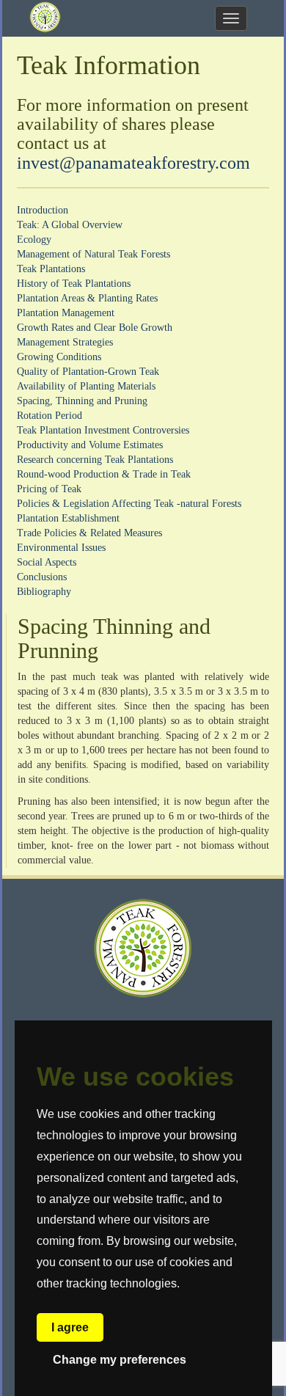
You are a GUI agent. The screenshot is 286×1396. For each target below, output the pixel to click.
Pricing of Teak (49, 488)
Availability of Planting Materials (86, 386)
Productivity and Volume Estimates (90, 444)
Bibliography (44, 591)
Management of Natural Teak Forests (93, 254)
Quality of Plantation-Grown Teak (88, 371)
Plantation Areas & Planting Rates (87, 298)
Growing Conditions (59, 356)
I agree (70, 1327)
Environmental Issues (61, 547)
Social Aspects (46, 562)
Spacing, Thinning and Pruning (82, 400)
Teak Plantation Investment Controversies (103, 430)
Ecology (34, 239)
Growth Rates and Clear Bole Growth (94, 327)
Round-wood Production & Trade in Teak (104, 474)
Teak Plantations (51, 268)
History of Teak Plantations (74, 283)
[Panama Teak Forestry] (45, 18)
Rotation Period (49, 415)
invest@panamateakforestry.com (133, 162)
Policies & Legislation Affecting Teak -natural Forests (129, 503)
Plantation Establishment (68, 518)
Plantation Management (65, 312)
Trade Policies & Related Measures (89, 532)
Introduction (42, 210)
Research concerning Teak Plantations (95, 459)
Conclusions (42, 576)
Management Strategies (65, 342)
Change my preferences (119, 1359)
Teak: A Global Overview (69, 224)
